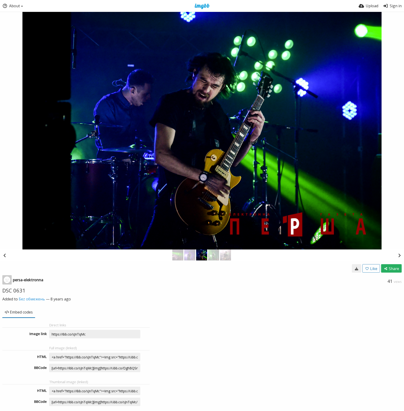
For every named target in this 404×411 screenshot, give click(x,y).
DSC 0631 (13, 290)
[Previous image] (4, 255)
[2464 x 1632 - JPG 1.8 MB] (356, 268)
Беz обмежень (32, 299)
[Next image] (399, 255)
